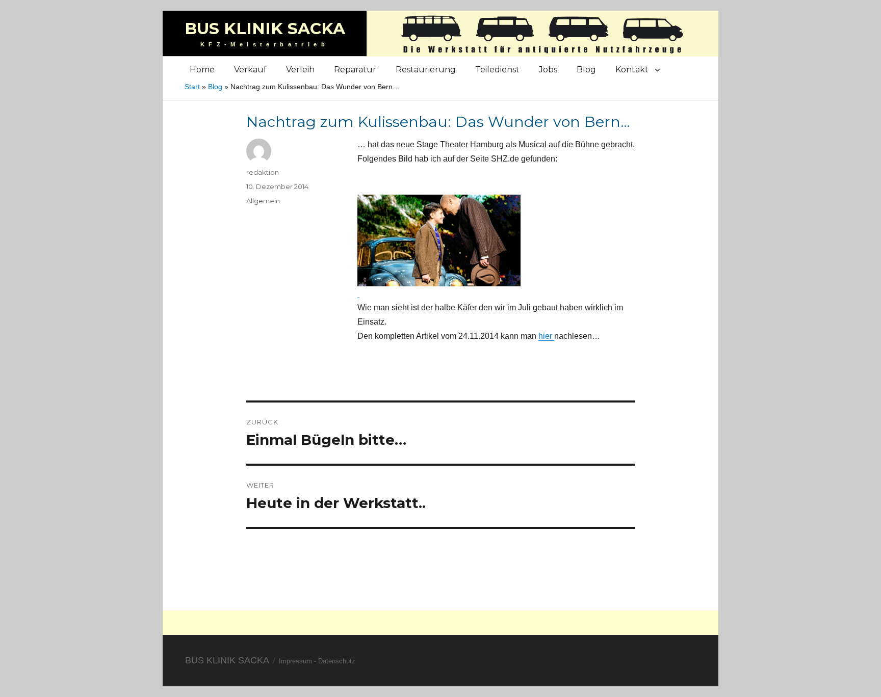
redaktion (262, 172)
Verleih (300, 69)
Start (192, 87)
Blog (586, 69)
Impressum (295, 661)
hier (546, 336)
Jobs (548, 69)
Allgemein (263, 201)
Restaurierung (426, 69)
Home (202, 69)
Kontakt (632, 69)
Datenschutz (336, 661)
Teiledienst (497, 69)
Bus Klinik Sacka (265, 28)
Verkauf (250, 69)
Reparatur (355, 69)
